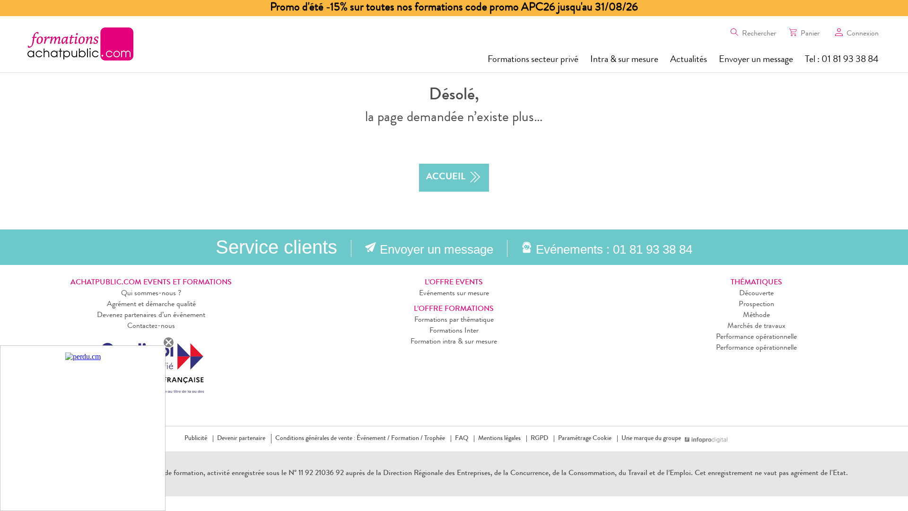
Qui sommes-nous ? (151, 294)
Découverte (756, 294)
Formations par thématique (454, 320)
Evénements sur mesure (454, 294)
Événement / (373, 438)
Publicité (195, 438)
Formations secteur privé (533, 60)
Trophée (434, 438)
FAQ (461, 438)
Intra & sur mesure (624, 60)
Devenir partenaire (241, 438)
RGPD (539, 438)
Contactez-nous (151, 326)
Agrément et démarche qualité (151, 304)
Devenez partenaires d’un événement (151, 315)
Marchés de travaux (756, 326)
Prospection (756, 304)
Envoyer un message (756, 60)
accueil (445, 177)
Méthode (756, 315)
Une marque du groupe (651, 438)
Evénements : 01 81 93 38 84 (614, 249)
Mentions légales (499, 438)
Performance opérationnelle (756, 337)
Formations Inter (454, 331)
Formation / (407, 438)
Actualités (688, 60)
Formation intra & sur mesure (453, 342)
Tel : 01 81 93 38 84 (842, 60)
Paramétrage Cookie (584, 438)
